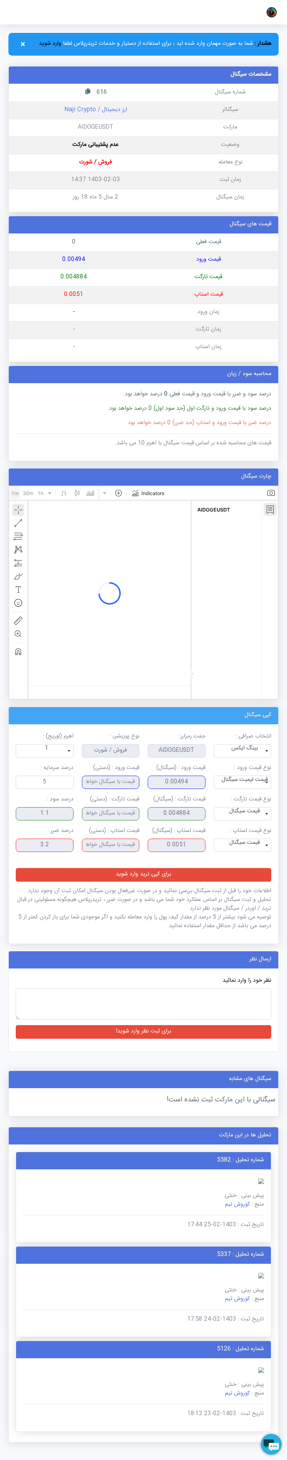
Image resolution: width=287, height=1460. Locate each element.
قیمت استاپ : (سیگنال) (178, 831)
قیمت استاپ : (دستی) (114, 831)
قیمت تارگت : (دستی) (114, 800)
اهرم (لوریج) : (58, 737)
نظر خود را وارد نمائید (247, 981)
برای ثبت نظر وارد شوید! (143, 1032)
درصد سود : (60, 800)
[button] (271, 12)
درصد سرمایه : (57, 768)
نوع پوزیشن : (124, 737)
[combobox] (243, 750)
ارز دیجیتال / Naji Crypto (95, 110)
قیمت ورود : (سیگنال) (180, 768)
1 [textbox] (46, 749)
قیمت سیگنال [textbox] (244, 811)
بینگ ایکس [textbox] (244, 749)
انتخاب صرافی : (253, 737)
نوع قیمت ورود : (252, 768)
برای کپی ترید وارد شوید (143, 874)
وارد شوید (49, 44)
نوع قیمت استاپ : (250, 831)
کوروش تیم (237, 1205)
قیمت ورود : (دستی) (116, 768)
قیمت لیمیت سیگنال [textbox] (245, 780)
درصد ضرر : (61, 831)
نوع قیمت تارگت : (251, 800)
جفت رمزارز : (191, 737)
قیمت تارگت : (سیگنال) (179, 800)
